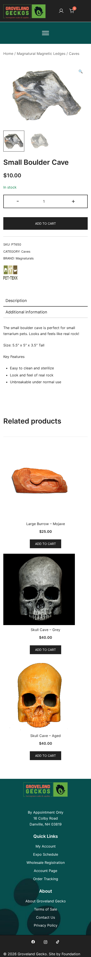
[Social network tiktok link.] (58, 941)
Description (16, 300)
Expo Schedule (45, 854)
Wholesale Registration (46, 862)
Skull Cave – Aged (45, 735)
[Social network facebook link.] (33, 941)
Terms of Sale (45, 909)
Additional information (26, 312)
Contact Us (45, 917)
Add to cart (45, 223)
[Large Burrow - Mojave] (45, 483)
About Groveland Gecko (45, 901)
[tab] (45, 301)
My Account (46, 846)
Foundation (71, 954)
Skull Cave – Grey (45, 630)
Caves (74, 53)
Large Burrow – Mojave (45, 524)
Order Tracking (45, 879)
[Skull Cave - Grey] (45, 589)
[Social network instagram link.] (45, 941)
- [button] (17, 201)
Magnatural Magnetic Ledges (41, 53)
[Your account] (61, 11)
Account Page (45, 870)
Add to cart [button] (45, 544)
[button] (80, 71)
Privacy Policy (45, 925)
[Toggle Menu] (45, 33)
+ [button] (73, 201)
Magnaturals (25, 258)
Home (8, 53)
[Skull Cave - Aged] (45, 695)
